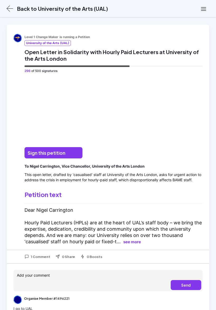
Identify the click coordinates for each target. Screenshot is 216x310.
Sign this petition (46, 153)
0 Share (68, 257)
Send (186, 285)
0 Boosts (94, 257)
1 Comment (40, 257)
